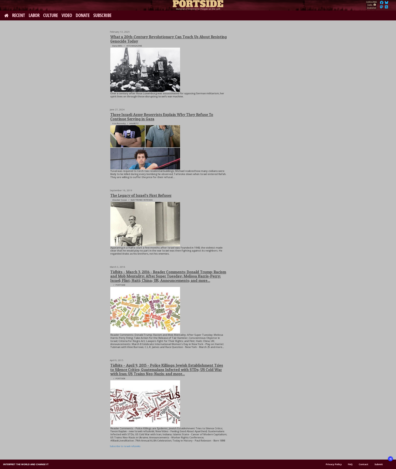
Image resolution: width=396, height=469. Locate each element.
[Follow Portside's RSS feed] (386, 7)
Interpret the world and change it (26, 464)
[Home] (198, 3)
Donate (83, 15)
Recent (18, 15)
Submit (378, 464)
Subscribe (102, 15)
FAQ (350, 464)
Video (67, 15)
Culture (50, 15)
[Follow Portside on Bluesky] (387, 3)
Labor (34, 15)
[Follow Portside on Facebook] (381, 3)
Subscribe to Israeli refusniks (125, 446)
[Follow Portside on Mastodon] (381, 7)
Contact (363, 464)
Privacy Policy (334, 464)
